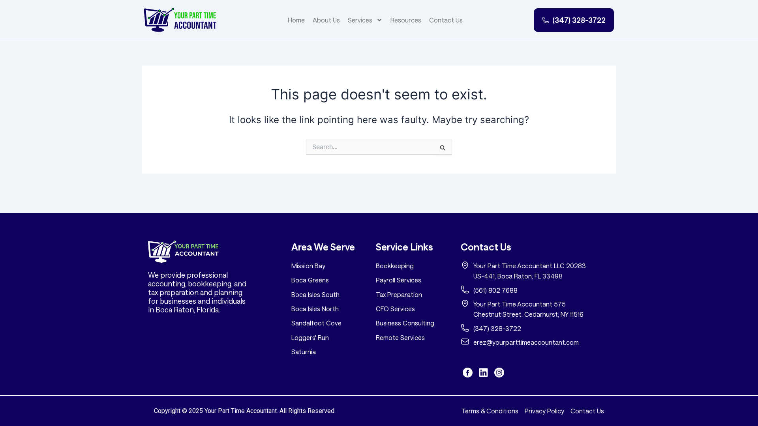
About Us (326, 20)
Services (360, 20)
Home (296, 20)
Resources (405, 20)
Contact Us (446, 20)
